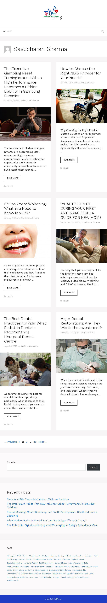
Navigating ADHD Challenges (60, 570)
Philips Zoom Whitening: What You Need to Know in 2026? (25, 208)
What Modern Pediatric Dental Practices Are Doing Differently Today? (46, 520)
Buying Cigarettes (76, 556)
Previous (10, 441)
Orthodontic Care (13, 574)
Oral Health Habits (79, 570)
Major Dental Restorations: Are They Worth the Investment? (81, 323)
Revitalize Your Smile (75, 574)
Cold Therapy (12, 559)
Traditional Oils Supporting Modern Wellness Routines (38, 499)
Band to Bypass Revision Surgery (51, 556)
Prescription (46, 574)
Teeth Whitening (45, 577)
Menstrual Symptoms (90, 566)
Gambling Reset (61, 563)
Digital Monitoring (78, 559)
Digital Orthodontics (14, 563)
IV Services (24, 566)
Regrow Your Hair (59, 574)
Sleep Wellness (13, 577)
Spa (36, 577)
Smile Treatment (26, 577)
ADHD (19, 556)
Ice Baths (84, 563)
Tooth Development (81, 577)
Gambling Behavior (46, 563)
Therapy (56, 577)
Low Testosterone (37, 566)
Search (11, 462)
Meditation (59, 566)
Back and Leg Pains (30, 556)
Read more (12, 178)
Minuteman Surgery (26, 570)
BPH (66, 556)
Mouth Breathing (41, 570)
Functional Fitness (30, 563)
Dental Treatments (54, 559)
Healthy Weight (74, 563)
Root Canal (89, 574)
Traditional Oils (12, 581)
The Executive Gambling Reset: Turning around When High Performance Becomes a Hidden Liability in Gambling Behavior (23, 82)
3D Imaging (11, 556)
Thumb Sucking (67, 577)
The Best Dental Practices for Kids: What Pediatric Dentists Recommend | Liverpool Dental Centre (25, 329)
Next (42, 441)
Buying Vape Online (92, 556)
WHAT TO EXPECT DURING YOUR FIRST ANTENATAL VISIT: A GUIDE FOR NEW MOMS (81, 211)
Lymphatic (49, 566)
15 (35, 441)
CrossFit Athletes (39, 559)
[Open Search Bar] (102, 31)
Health (10, 186)
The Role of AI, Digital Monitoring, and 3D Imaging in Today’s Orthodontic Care (52, 525)
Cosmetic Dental (25, 559)
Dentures (66, 559)
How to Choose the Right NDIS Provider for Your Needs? (80, 73)
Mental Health (12, 570)
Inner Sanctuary (13, 566)
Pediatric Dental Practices (31, 574)
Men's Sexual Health (72, 566)
